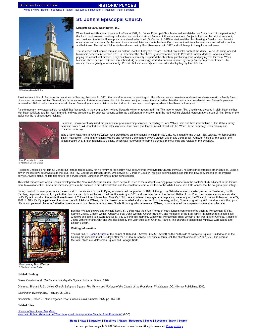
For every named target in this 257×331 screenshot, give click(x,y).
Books (45, 9)
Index (120, 9)
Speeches (56, 9)
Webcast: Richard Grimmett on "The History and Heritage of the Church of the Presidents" (70, 314)
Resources (81, 9)
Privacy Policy (174, 326)
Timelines (109, 9)
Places (69, 9)
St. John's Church (96, 234)
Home (26, 9)
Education (95, 9)
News (36, 9)
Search (129, 9)
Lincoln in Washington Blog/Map (36, 311)
